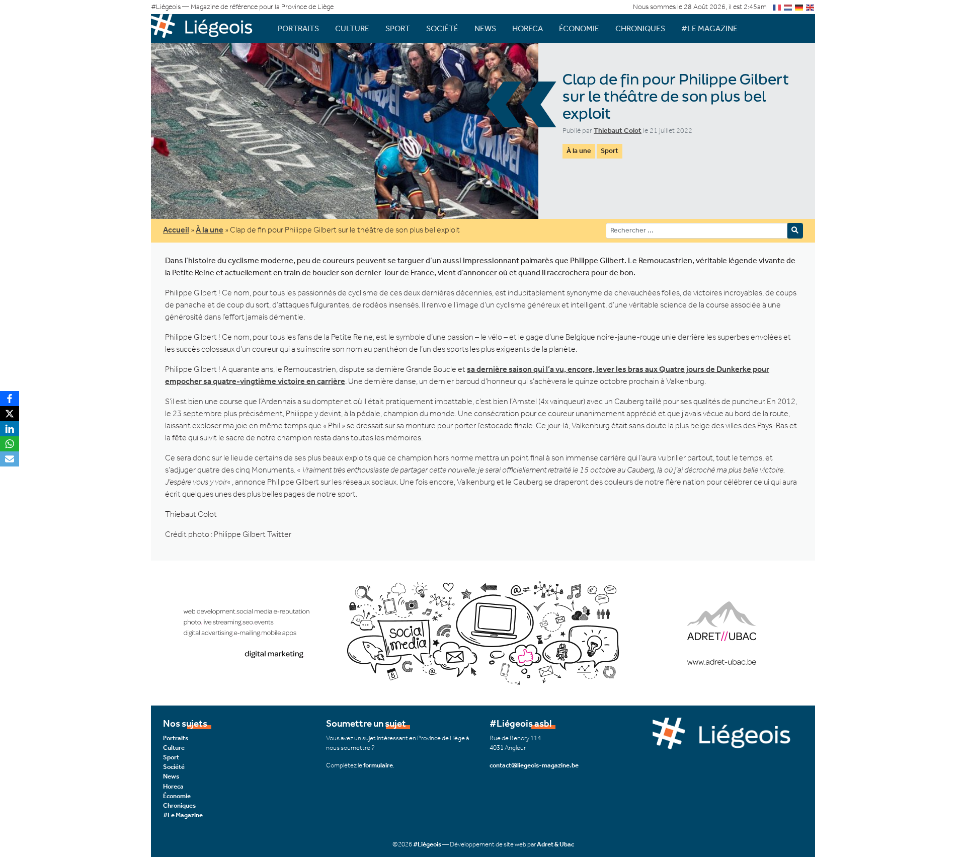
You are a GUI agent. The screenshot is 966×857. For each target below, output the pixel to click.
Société (442, 28)
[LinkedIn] (9, 428)
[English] (810, 7)
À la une (579, 150)
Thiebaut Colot (617, 130)
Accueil (176, 230)
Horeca (527, 28)
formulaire (378, 765)
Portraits (298, 28)
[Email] (9, 458)
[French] (777, 7)
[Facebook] (9, 398)
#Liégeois (427, 844)
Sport (397, 28)
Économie (579, 28)
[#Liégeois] (206, 28)
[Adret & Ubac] (483, 632)
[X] (9, 413)
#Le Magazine (709, 28)
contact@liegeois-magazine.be (534, 765)
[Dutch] (788, 7)
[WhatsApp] (9, 443)
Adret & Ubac (555, 844)
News (485, 28)
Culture (352, 28)
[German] (799, 7)
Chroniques (640, 28)
